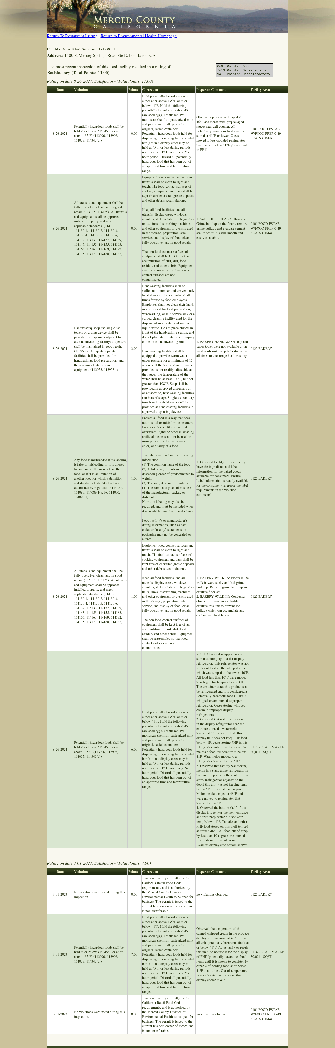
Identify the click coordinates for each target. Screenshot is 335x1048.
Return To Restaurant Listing (72, 35)
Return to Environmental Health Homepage (139, 35)
